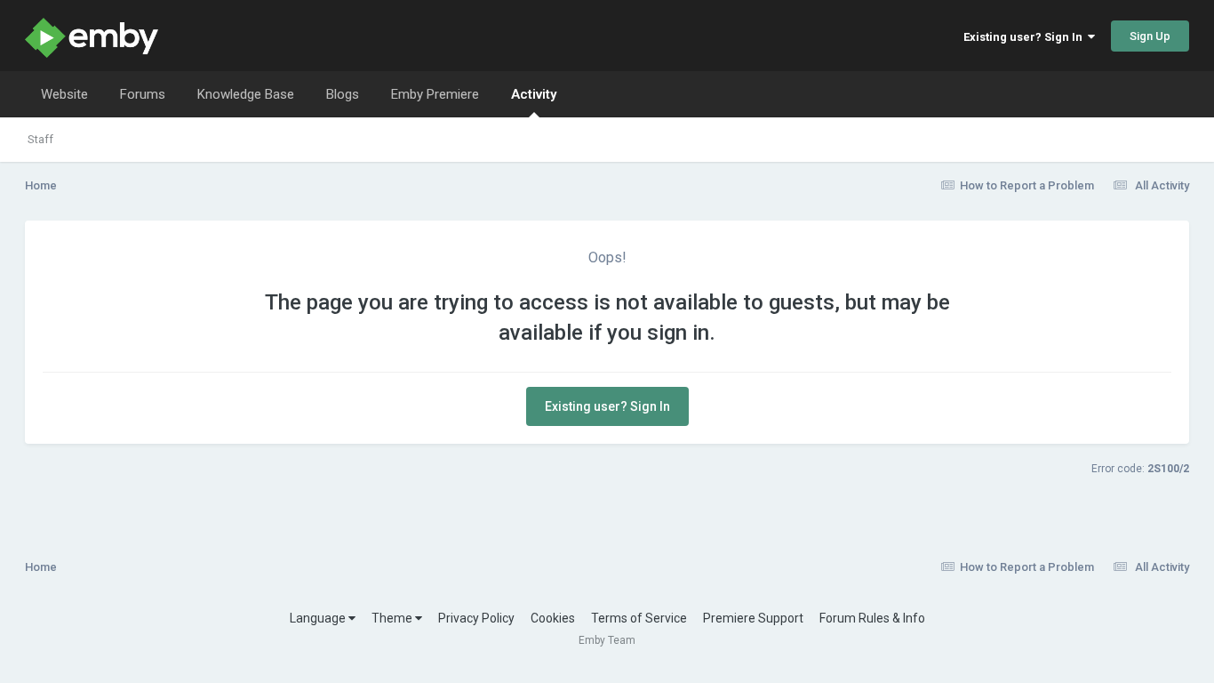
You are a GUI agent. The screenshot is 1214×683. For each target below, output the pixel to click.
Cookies (553, 618)
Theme (393, 618)
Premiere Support (753, 618)
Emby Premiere (435, 94)
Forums (142, 94)
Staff (40, 139)
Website (64, 94)
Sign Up (1150, 36)
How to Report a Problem (1027, 185)
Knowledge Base (245, 94)
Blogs (342, 94)
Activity (533, 94)
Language (319, 618)
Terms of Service (639, 618)
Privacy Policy (476, 618)
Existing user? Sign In (1025, 37)
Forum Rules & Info (872, 618)
